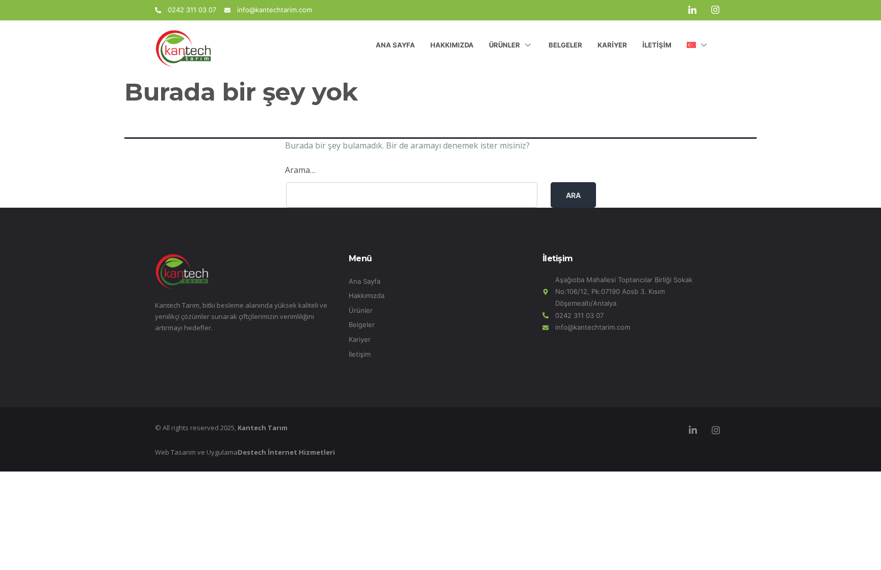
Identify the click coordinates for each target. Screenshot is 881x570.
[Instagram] (715, 10)
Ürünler (504, 45)
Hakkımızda (452, 45)
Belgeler (565, 45)
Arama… (300, 170)
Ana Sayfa (395, 45)
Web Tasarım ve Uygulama (245, 452)
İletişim (656, 45)
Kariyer (612, 45)
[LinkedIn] (692, 10)
